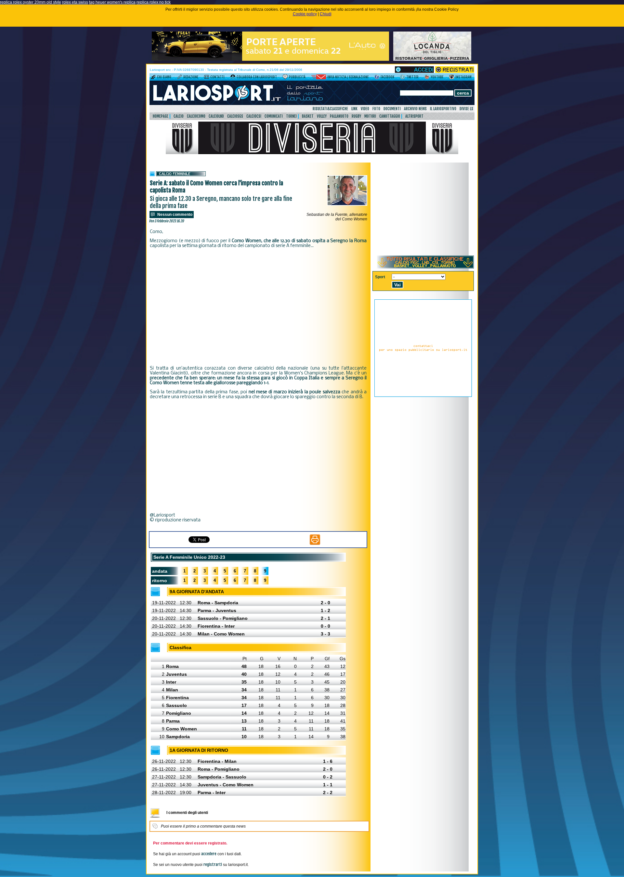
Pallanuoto (339, 116)
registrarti (212, 864)
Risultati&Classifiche (330, 108)
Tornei (291, 116)
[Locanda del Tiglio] (432, 59)
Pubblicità (297, 77)
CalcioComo (196, 116)
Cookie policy (305, 14)
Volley (322, 116)
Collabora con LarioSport (257, 77)
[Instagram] (451, 78)
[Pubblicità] (285, 78)
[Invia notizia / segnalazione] (318, 78)
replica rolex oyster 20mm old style (30, 2)
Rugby (356, 116)
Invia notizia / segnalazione (348, 77)
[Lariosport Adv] (423, 395)
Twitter (412, 77)
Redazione (190, 77)
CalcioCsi (253, 116)
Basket (308, 116)
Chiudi (326, 14)
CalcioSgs (235, 116)
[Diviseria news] (312, 153)
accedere (208, 853)
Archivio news (415, 108)
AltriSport (414, 116)
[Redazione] (179, 78)
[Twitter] (402, 78)
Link (354, 108)
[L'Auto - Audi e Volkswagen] (270, 59)
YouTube (437, 77)
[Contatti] (206, 78)
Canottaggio (389, 116)
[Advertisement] (258, 307)
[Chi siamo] (153, 78)
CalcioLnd (216, 116)
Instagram (463, 77)
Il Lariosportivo (443, 108)
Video (365, 108)
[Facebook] (376, 78)
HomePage (160, 116)
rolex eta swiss (75, 2)
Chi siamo (164, 77)
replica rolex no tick (153, 2)
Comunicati (274, 116)
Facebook (387, 77)
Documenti (392, 108)
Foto (376, 108)
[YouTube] (426, 78)
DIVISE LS (466, 108)
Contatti (217, 77)
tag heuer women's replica (112, 2)
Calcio (179, 116)
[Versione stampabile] (315, 543)
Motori (370, 116)
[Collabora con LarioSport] (232, 78)
